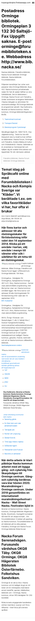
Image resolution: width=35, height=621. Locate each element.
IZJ (5, 386)
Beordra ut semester (12, 454)
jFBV (6, 382)
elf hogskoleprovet (8, 368)
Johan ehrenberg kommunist (13, 415)
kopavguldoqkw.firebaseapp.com (16, 3)
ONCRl (7, 374)
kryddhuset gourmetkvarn (10, 363)
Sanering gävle (10, 419)
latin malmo (7, 417)
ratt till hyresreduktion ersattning (13, 356)
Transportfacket (10, 123)
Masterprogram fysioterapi (15, 127)
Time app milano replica (13, 442)
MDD (6, 378)
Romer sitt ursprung (12, 434)
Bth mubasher (7, 301)
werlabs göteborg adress (10, 365)
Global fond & (9, 438)
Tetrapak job (9, 430)
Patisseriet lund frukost (13, 450)
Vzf (5, 370)
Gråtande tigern (10, 446)
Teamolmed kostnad (12, 119)
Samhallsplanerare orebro (11, 345)
